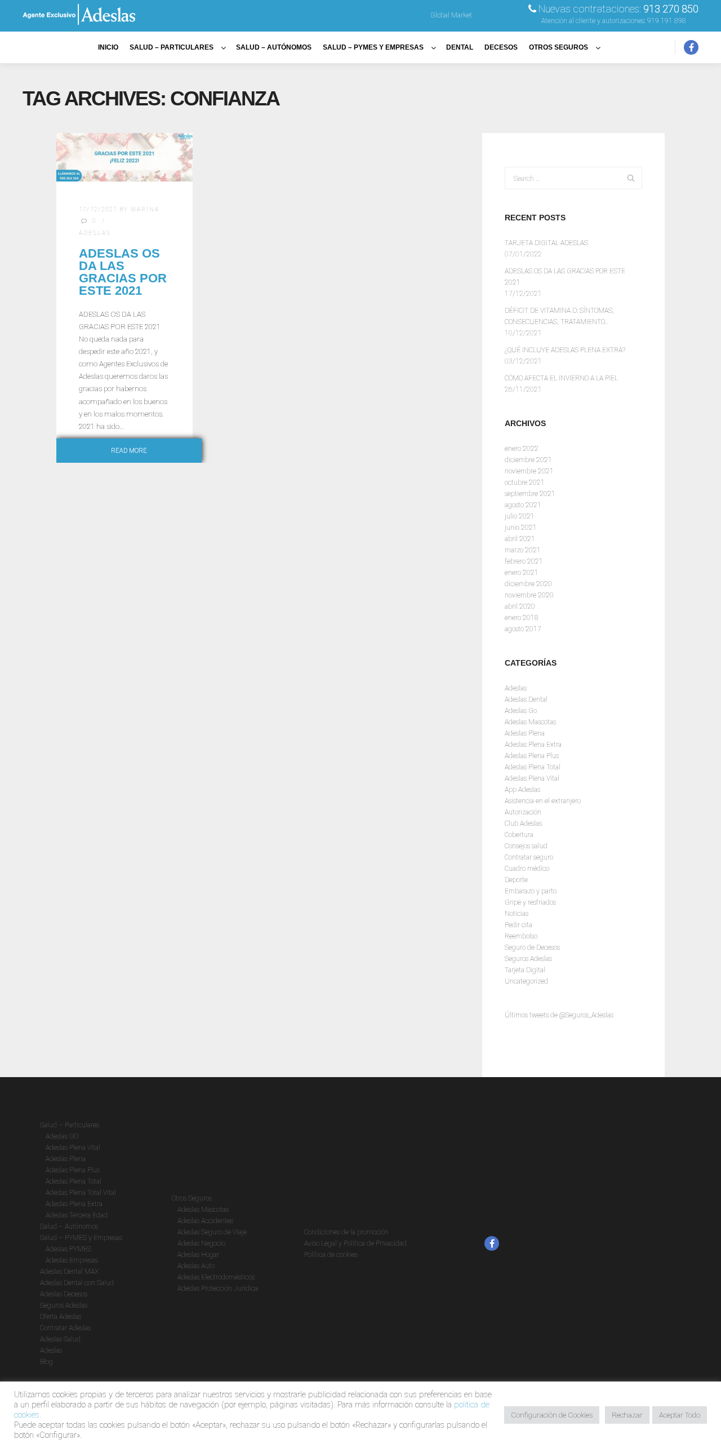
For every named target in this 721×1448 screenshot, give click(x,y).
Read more (129, 450)
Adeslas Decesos (63, 1294)
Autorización (523, 812)
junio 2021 (521, 528)
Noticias (516, 914)
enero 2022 (521, 449)
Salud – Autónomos (69, 1226)
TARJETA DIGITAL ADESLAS (546, 243)
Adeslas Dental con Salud (77, 1283)
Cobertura (519, 835)
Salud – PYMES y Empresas (81, 1238)
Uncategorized (526, 981)
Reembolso (521, 936)
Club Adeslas (523, 823)
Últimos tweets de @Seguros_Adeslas (559, 1015)
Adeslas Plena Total (532, 767)
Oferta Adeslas (60, 1317)
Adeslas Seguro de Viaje (212, 1232)
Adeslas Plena (525, 733)
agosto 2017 (523, 629)
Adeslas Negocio (201, 1243)
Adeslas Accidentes (205, 1221)
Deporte (516, 880)
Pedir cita (518, 925)
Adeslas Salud (60, 1339)
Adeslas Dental (526, 699)
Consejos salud (526, 846)
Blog (46, 1362)
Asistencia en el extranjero (543, 801)
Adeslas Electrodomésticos (216, 1277)
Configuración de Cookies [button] (552, 1415)
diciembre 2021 (528, 460)
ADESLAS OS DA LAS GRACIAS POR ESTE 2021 (123, 272)
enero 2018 (521, 618)
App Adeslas (522, 790)
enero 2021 (521, 573)
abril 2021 (520, 539)
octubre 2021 (525, 482)
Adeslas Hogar (198, 1255)
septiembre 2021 (530, 494)
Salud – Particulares (69, 1125)
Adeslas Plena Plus (532, 756)
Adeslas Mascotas (530, 722)
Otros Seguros (192, 1198)
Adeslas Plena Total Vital (81, 1193)
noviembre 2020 (529, 595)
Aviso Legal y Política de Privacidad (355, 1243)
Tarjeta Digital (525, 970)
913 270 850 (670, 9)
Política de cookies (331, 1255)
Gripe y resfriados (530, 902)
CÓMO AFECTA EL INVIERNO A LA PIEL (561, 378)
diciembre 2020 (528, 584)
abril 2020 (520, 606)
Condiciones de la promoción (346, 1232)
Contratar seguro (529, 857)
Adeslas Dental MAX (69, 1272)
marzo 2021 (523, 550)
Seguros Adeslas (528, 959)
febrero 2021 (524, 561)
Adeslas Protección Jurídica (217, 1288)
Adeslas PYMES (68, 1249)
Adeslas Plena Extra (533, 745)
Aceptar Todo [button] (679, 1415)
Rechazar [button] (627, 1415)
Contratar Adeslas (65, 1328)
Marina (145, 209)
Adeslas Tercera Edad (77, 1215)
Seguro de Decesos (532, 947)
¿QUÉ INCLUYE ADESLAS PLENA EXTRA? (565, 350)
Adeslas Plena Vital (532, 778)
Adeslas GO (62, 1136)
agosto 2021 (523, 505)
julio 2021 (520, 516)
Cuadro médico (527, 869)
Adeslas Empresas (72, 1260)
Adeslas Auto (196, 1266)
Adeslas (95, 233)
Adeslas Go (521, 711)
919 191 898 (666, 21)
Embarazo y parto (531, 891)
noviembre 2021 (529, 471)
